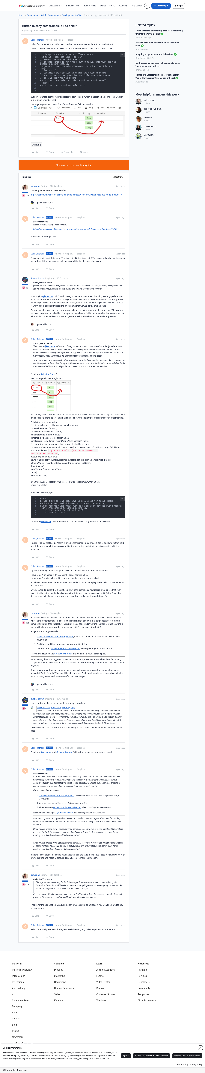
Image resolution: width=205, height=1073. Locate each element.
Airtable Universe (147, 1000)
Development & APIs (71, 15)
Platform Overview (22, 969)
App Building (19, 988)
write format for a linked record (65, 648)
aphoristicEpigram (152, 108)
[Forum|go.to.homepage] (31, 6)
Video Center (103, 982)
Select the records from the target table (55, 636)
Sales (57, 994)
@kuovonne (47, 296)
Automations (142, 49)
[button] (161, 6)
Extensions (18, 982)
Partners (142, 969)
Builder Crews (72, 5)
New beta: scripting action (49, 707)
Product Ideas (89, 5)
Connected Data (20, 1000)
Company (17, 1006)
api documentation (63, 653)
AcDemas (148, 117)
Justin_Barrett (37, 278)
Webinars (101, 1000)
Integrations (18, 975)
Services (142, 975)
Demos (100, 988)
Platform (17, 963)
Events (102, 5)
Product (58, 969)
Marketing (59, 975)
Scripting (36, 144)
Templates (143, 994)
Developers (143, 982)
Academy (123, 5)
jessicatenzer (150, 126)
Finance (58, 1000)
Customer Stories (105, 994)
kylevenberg (149, 100)
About (15, 1012)
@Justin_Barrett (48, 374)
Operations (60, 982)
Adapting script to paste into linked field (154, 54)
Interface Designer (144, 37)
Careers (16, 1018)
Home (21, 15)
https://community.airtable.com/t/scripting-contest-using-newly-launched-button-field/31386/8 (76, 194)
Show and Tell (142, 69)
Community (32, 15)
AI (13, 994)
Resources (143, 963)
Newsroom (17, 1037)
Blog (14, 1024)
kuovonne (35, 186)
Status (15, 1030)
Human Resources (64, 988)
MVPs (112, 5)
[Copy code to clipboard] (122, 55)
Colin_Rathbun (38, 39)
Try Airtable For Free (22, 1043)
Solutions (59, 963)
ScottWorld (149, 134)
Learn (99, 963)
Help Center (136, 5)
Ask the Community (50, 15)
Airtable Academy (105, 969)
